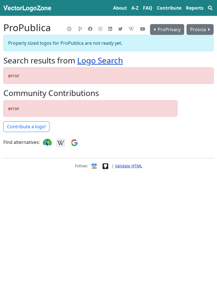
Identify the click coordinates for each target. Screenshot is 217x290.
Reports (194, 8)
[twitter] (121, 29)
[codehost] (81, 29)
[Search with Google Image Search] (74, 142)
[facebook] (91, 29)
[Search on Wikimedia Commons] (61, 142)
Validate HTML (128, 166)
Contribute (169, 8)
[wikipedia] (132, 29)
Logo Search (100, 60)
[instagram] (101, 29)
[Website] (70, 29)
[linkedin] (111, 29)
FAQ (147, 8)
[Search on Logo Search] (47, 142)
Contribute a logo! (26, 126)
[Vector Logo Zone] (28, 8)
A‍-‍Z (134, 8)
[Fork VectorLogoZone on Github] (105, 166)
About (120, 8)
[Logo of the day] (94, 166)
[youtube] (143, 29)
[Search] (210, 8)
